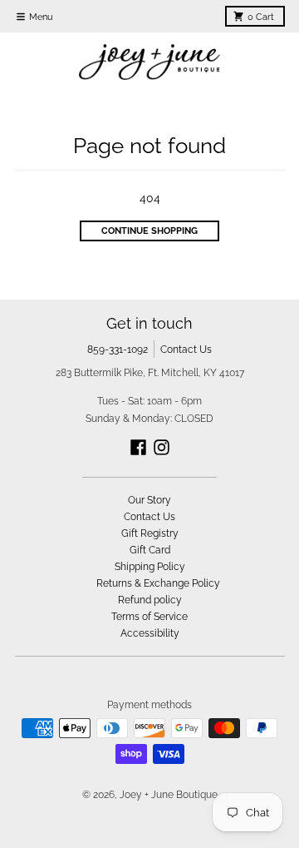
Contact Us (186, 349)
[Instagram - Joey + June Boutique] (161, 447)
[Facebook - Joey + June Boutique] (138, 447)
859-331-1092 (117, 349)
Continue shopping (149, 231)
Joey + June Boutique (169, 794)
